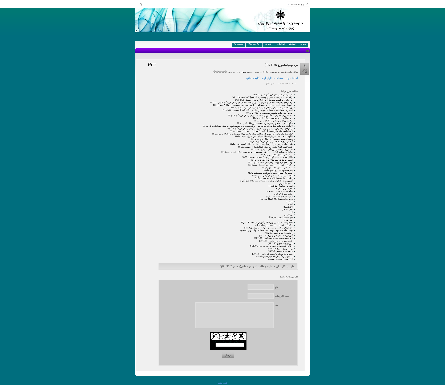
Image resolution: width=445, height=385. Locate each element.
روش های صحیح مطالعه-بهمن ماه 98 (277, 154)
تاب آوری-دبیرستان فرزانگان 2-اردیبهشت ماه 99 (272, 149)
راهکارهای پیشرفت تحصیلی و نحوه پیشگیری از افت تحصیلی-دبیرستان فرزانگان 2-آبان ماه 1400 (251, 102)
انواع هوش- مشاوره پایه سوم (280, 259)
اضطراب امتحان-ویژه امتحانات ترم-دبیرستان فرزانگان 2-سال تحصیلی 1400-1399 (257, 110)
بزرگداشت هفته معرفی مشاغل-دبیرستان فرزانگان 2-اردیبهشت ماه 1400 (261, 107)
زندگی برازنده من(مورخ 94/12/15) (278, 233)
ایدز (291, 212)
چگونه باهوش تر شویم (283, 194)
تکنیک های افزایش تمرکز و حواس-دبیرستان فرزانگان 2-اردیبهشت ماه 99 (261, 144)
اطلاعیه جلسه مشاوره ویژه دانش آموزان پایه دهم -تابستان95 (267, 222)
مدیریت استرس (286, 183)
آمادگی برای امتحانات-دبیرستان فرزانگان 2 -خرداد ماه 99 (268, 141)
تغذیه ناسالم (287, 209)
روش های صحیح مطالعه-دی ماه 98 (277, 167)
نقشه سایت (222, 383)
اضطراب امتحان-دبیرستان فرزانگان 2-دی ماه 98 (272, 160)
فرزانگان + (280, 44)
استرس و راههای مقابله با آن (280, 186)
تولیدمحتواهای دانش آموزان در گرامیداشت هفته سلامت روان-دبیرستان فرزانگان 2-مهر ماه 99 (252, 134)
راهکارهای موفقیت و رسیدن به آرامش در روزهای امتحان (268, 228)
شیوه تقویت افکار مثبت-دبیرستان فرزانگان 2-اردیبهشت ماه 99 (265, 147)
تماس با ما (238, 44)
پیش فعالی (288, 220)
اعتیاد (290, 204)
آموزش (292, 44)
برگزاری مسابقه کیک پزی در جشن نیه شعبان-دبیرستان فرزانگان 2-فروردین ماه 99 (257, 152)
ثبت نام (268, 44)
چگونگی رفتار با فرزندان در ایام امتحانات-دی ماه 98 (270, 165)
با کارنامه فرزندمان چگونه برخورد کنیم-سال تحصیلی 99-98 (267, 157)
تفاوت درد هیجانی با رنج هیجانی (279, 191)
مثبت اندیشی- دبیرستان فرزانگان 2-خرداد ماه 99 (272, 139)
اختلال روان (288, 207)
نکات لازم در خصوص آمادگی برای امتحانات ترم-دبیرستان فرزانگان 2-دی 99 (260, 115)
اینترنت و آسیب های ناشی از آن (279, 196)
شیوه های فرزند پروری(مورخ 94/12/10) (276, 241)
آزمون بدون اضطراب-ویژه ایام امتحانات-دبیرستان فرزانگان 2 (266, 181)
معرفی (303, 44)
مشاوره (242, 72)
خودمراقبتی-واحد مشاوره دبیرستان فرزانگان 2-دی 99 (269, 113)
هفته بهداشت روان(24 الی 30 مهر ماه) (276, 199)
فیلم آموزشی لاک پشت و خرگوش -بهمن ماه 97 (272, 175)
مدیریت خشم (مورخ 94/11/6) (280, 251)
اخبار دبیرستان (254, 44)
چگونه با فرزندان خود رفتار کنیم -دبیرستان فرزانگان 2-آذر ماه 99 (265, 123)
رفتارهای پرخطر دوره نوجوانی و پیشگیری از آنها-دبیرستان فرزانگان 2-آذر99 (260, 128)
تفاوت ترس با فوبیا (284, 188)
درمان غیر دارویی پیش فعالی (280, 217)
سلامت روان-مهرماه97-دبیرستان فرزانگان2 (274, 178)
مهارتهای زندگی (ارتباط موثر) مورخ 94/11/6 (274, 256)
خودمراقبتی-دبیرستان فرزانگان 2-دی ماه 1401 (273, 94)
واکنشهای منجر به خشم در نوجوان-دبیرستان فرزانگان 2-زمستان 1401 (262, 97)
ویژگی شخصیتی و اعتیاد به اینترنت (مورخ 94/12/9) (271, 246)
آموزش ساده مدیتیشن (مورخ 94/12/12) (276, 235)
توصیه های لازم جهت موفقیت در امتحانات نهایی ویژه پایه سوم (266, 230)
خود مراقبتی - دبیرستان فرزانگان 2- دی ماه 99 (273, 118)
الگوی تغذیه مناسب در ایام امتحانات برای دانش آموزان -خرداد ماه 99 (264, 136)
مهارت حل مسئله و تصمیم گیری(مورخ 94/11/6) (272, 254)
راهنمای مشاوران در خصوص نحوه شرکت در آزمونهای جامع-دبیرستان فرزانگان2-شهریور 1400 (252, 105)
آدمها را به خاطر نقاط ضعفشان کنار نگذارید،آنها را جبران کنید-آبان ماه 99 (261, 131)
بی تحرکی (288, 214)
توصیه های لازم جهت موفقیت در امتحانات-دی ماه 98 (270, 162)
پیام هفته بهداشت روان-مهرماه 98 (278, 170)
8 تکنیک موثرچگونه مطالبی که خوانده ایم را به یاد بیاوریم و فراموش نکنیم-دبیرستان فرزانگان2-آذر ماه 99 (248, 126)
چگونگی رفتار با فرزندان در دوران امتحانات (274, 225)
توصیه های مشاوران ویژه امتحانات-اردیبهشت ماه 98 (270, 173)
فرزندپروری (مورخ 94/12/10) (280, 243)
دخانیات (289, 201)
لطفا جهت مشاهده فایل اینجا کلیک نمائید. (271, 78)
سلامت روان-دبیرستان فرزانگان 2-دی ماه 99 (273, 121)
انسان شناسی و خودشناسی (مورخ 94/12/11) (273, 238)
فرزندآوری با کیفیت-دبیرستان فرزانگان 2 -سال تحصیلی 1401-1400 (264, 100)
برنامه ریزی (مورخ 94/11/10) (280, 248)
